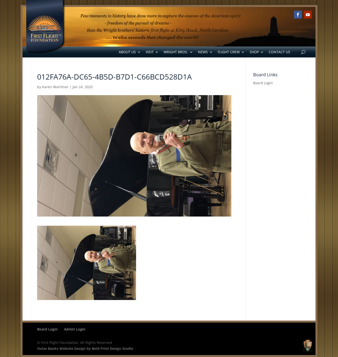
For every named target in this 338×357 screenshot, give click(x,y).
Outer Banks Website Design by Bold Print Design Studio (85, 348)
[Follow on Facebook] (298, 15)
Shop (254, 52)
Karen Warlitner (55, 86)
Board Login (263, 83)
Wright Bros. (176, 52)
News (203, 52)
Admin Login (74, 329)
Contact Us (279, 52)
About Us (127, 52)
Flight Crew (229, 52)
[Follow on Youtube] (308, 15)
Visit (150, 52)
